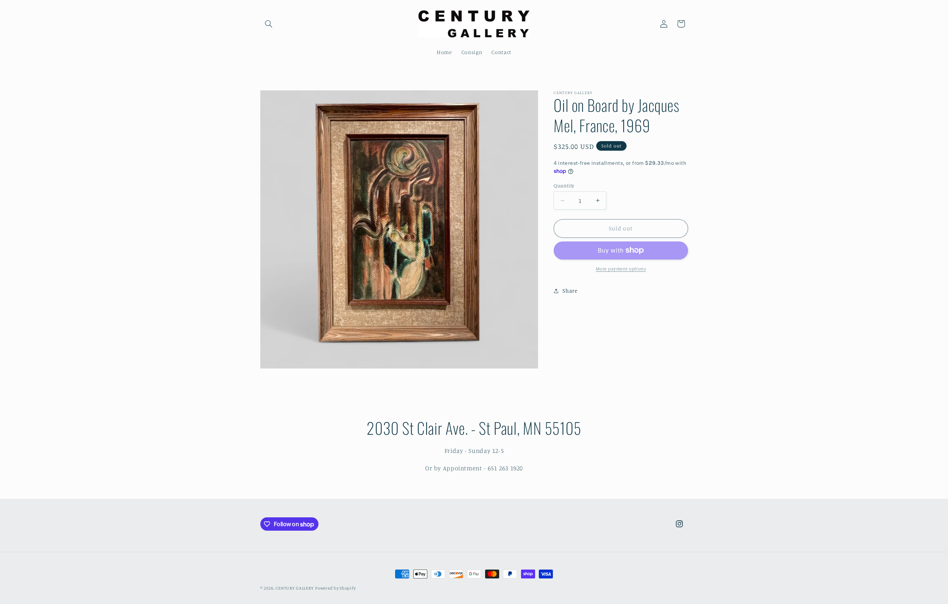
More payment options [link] (621, 268)
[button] (268, 23)
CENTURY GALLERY (295, 588)
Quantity (564, 185)
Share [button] (570, 290)
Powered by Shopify (335, 588)
